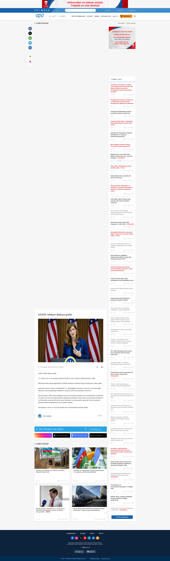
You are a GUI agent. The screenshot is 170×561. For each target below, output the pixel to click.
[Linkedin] (46, 10)
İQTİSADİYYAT (106, 16)
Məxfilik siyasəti (106, 558)
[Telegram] (44, 10)
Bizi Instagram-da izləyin (44, 435)
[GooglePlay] (79, 551)
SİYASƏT (90, 16)
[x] (80, 538)
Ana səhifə (121, 23)
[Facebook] (72, 538)
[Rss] (48, 10)
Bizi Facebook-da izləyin (80, 435)
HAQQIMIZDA (71, 533)
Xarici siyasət (130, 23)
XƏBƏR (96, 16)
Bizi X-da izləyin (97, 435)
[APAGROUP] (85, 547)
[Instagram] (37, 10)
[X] (39, 10)
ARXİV (92, 533)
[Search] (93, 10)
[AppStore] (91, 551)
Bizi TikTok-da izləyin (62, 435)
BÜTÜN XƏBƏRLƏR (78, 16)
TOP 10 (101, 533)
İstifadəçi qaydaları (95, 558)
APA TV (115, 16)
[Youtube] (42, 10)
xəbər (99, 415)
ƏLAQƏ (82, 533)
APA (39, 378)
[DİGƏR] (133, 16)
